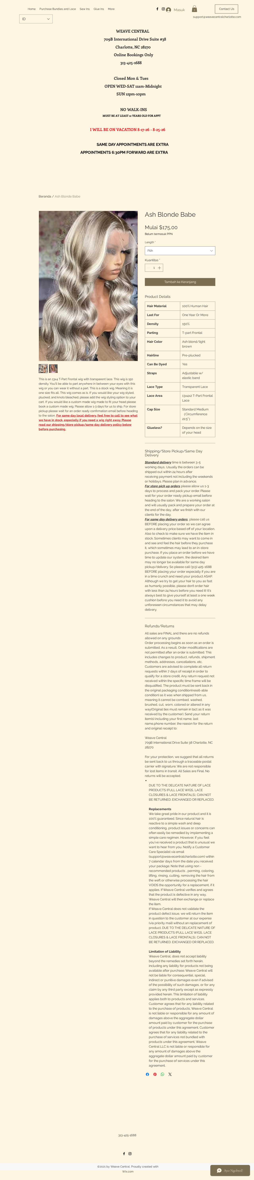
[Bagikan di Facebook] (147, 1074)
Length (150, 242)
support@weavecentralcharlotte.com (217, 16)
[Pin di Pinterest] (155, 1074)
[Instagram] (130, 1154)
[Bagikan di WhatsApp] (162, 1074)
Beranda (45, 196)
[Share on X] (170, 1074)
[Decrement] (148, 268)
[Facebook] (124, 1154)
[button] (194, 8)
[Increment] (160, 268)
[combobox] (180, 250)
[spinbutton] (154, 268)
